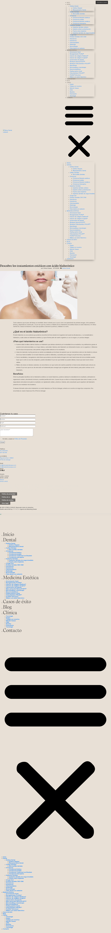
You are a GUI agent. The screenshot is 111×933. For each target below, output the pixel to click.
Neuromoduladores (75, 69)
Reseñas (72, 92)
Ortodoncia (73, 15)
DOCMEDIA (16, 509)
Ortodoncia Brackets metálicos (81, 21)
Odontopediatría (74, 42)
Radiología (73, 44)
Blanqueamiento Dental (79, 10)
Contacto (70, 97)
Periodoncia (73, 38)
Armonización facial (75, 52)
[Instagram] (0, 470)
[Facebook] (2, 470)
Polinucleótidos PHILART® (77, 73)
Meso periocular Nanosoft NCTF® (16, 589)
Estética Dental (74, 6)
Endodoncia (73, 40)
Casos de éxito (71, 78)
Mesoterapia (73, 65)
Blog (68, 80)
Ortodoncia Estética (15, 552)
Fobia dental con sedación (77, 48)
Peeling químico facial (76, 71)
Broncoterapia (74, 46)
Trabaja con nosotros (76, 86)
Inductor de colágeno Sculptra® (79, 58)
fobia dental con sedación (14, 574)
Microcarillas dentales (79, 14)
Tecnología (73, 96)
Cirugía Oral (73, 35)
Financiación (73, 94)
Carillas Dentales (74, 12)
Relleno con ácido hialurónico (78, 77)
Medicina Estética (72, 50)
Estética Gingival (77, 8)
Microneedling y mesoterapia (78, 67)
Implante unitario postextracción (82, 29)
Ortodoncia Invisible (78, 19)
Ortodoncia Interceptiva (79, 23)
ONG (71, 90)
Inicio (68, 2)
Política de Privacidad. (20, 439)
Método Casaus (74, 88)
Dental (69, 4)
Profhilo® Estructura (75, 75)
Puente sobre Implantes (79, 31)
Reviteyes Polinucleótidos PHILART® (80, 63)
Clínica (69, 82)
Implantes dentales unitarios (80, 27)
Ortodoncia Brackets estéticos (81, 17)
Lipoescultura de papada (77, 59)
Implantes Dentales (75, 25)
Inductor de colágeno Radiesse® (79, 56)
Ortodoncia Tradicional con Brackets (20, 555)
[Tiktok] (4, 470)
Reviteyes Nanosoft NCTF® (77, 61)
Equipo (72, 84)
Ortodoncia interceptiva (16, 557)
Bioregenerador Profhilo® (77, 54)
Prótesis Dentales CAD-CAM (78, 37)
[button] (79, 131)
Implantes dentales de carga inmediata (84, 33)
